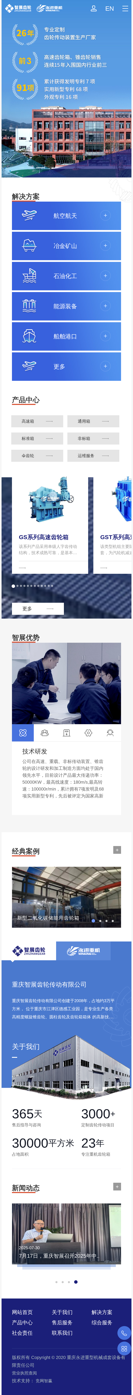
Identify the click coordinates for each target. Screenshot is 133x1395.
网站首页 (22, 1312)
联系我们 (62, 1333)
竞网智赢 (44, 1380)
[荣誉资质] (66, 88)
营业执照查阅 (24, 1373)
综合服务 (102, 1322)
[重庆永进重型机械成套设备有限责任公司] (31, 6)
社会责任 (22, 1333)
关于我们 (62, 1312)
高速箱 (28, 421)
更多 (27, 608)
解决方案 (102, 1312)
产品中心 (22, 1322)
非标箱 (84, 438)
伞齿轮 (28, 455)
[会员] (94, 8)
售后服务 (62, 1322)
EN (109, 8)
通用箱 (84, 421)
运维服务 (86, 455)
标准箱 (28, 438)
